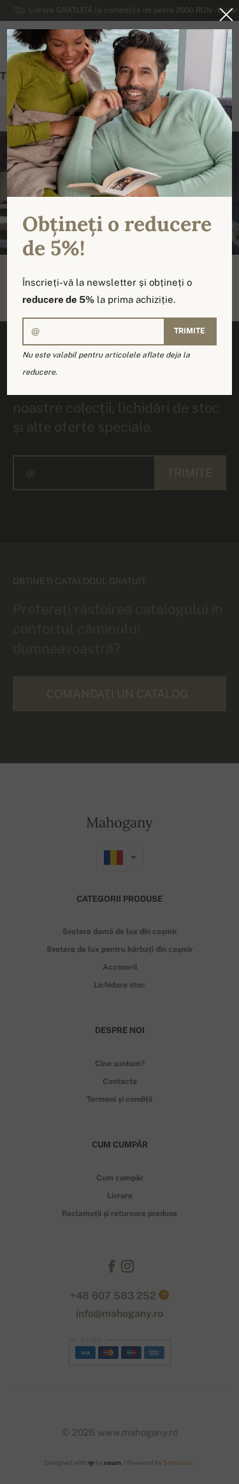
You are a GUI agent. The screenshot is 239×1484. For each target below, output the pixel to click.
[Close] (222, 15)
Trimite (189, 330)
